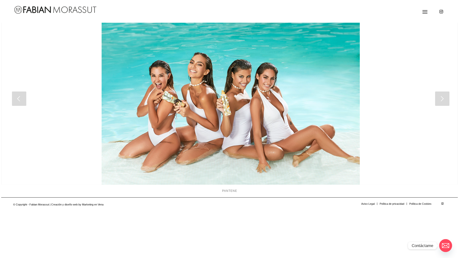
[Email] (445, 245)
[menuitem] (424, 12)
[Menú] (424, 12)
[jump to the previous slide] (19, 98)
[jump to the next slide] (442, 98)
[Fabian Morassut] (55, 10)
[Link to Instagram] (441, 11)
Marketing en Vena (93, 204)
